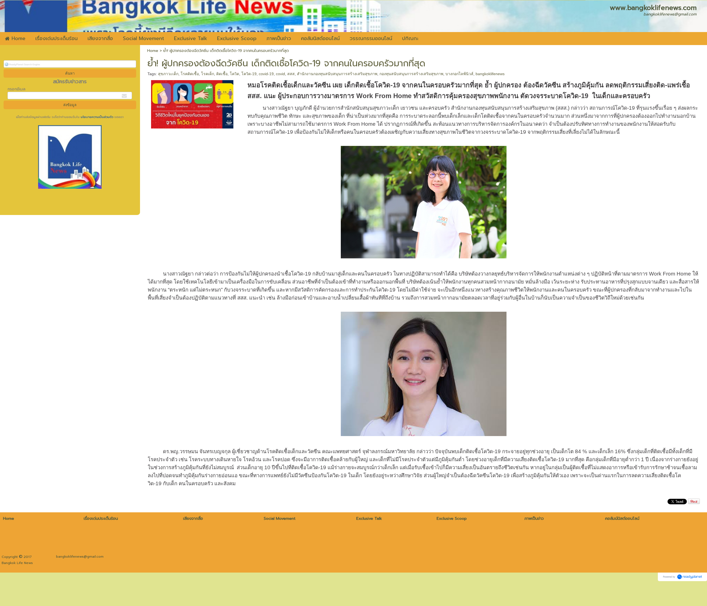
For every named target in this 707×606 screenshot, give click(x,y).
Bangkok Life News (17, 562)
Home (152, 51)
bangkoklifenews (490, 74)
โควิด (234, 74)
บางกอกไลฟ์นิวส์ (459, 74)
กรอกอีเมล (16, 89)
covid (280, 74)
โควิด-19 (249, 74)
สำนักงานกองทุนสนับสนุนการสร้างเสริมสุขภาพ (337, 74)
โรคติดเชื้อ (190, 74)
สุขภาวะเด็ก (168, 74)
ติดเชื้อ (222, 74)
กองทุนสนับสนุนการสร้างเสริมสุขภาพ (411, 74)
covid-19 (266, 74)
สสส (291, 74)
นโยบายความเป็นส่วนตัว (97, 117)
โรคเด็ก (207, 74)
